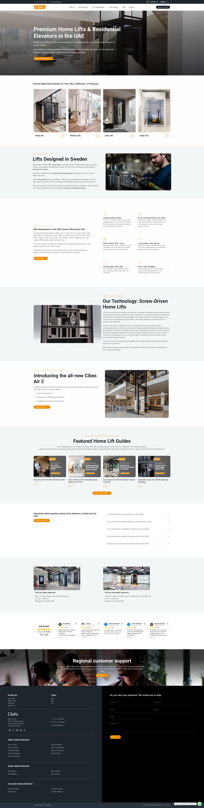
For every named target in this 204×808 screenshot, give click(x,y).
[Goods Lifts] (167, 135)
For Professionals (98, 7)
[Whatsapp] (199, 804)
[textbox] (131, 716)
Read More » (36, 484)
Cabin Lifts (109, 136)
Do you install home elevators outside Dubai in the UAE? (128, 544)
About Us (72, 7)
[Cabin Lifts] (132, 135)
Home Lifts (39, 136)
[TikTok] (157, 2)
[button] (138, 172)
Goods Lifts (144, 136)
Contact (131, 7)
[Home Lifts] (62, 135)
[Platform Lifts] (97, 135)
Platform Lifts (75, 136)
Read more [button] (61, 637)
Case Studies (113, 7)
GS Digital (167, 805)
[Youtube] (152, 2)
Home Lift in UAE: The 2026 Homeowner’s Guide (49, 480)
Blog (123, 7)
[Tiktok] (24, 730)
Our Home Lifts (83, 7)
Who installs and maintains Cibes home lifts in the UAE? (128, 536)
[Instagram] (150, 2)
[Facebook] (155, 2)
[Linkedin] (147, 2)
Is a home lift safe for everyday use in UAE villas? (125, 514)
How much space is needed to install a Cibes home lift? (128, 529)
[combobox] (131, 717)
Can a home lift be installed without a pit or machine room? (129, 522)
